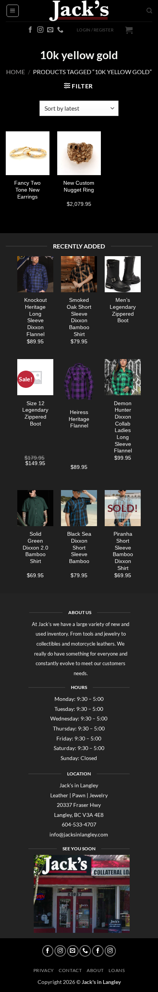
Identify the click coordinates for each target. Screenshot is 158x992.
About (95, 970)
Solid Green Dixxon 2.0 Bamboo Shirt (35, 547)
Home (15, 71)
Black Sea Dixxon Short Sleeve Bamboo (79, 547)
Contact (70, 970)
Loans (117, 970)
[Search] (149, 10)
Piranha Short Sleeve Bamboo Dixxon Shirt (123, 551)
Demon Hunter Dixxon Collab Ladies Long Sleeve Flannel (123, 427)
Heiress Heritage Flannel (79, 419)
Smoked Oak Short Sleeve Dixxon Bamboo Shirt (79, 317)
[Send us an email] (50, 29)
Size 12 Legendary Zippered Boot (35, 414)
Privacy (43, 970)
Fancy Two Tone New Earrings (27, 189)
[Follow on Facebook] (30, 29)
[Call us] (60, 29)
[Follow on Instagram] (40, 29)
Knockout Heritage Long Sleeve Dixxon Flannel (35, 317)
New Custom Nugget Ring (78, 186)
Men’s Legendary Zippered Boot (123, 310)
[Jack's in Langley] (79, 11)
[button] (13, 11)
